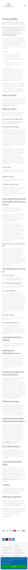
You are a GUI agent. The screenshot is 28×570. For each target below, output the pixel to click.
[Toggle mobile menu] (25, 5)
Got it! (14, 566)
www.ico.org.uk (6, 516)
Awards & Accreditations (7, 547)
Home (3, 545)
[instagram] (10, 539)
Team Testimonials (18, 550)
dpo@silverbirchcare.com (8, 105)
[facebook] (3, 539)
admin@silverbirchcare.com (15, 280)
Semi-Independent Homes (19, 553)
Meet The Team (5, 550)
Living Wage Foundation (7, 553)
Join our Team (17, 555)
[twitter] (7, 539)
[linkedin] (13, 539)
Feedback (16, 547)
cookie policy (16, 493)
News (3, 555)
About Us (16, 545)
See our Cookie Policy (6, 563)
